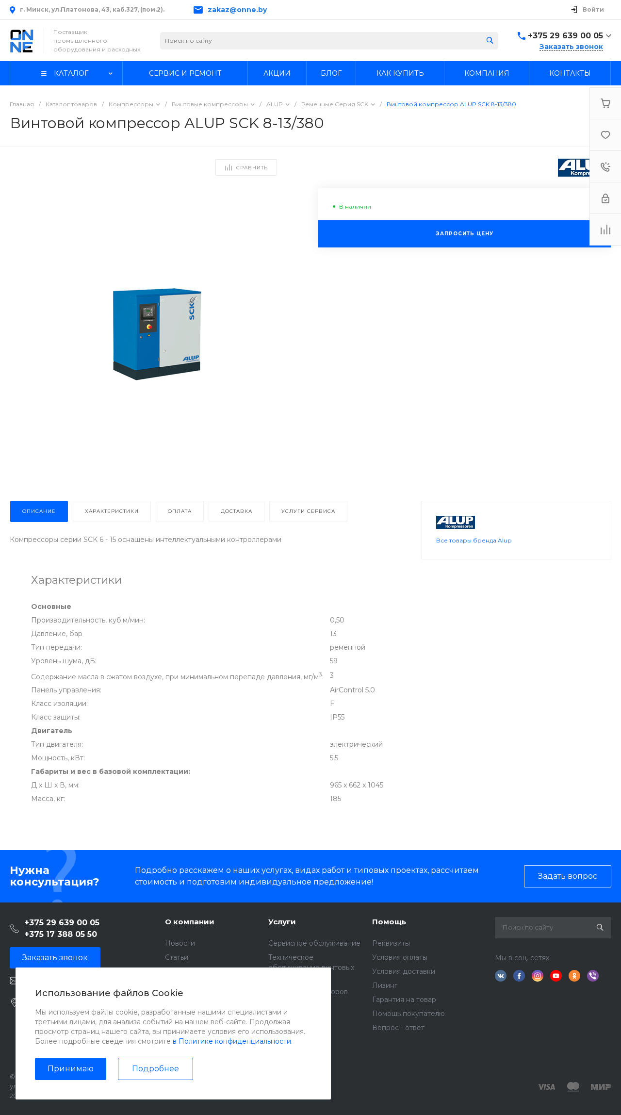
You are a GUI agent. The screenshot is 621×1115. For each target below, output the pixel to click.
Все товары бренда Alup (473, 540)
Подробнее (155, 1068)
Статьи (176, 957)
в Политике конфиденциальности (232, 1041)
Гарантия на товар (404, 999)
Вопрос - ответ (398, 1027)
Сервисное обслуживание (314, 943)
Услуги (282, 921)
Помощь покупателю (408, 1013)
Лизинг (384, 985)
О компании (189, 921)
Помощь (389, 921)
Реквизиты (391, 943)
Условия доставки (403, 971)
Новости (180, 943)
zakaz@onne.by (237, 9)
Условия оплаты (399, 957)
